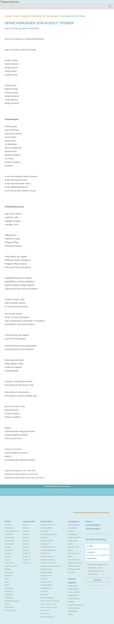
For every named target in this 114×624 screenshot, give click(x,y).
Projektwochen (46, 576)
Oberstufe (44, 531)
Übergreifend (25, 16)
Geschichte (9, 563)
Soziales (44, 591)
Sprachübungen (52, 16)
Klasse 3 (26, 531)
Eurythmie (9, 576)
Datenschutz (104, 512)
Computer (8, 598)
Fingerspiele (73, 541)
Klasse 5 (26, 537)
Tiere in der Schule (48, 604)
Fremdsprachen (11, 566)
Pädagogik (45, 544)
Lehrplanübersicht (48, 547)
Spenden (85, 512)
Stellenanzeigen (93, 529)
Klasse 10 (27, 553)
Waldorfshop (73, 586)
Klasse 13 (27, 563)
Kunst (7, 585)
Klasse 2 (26, 528)
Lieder (70, 544)
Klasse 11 (27, 556)
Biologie (8, 547)
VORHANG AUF (74, 566)
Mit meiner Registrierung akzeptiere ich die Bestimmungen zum (97, 569)
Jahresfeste (72, 528)
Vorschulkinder (73, 560)
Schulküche (45, 614)
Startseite (8, 16)
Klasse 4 (26, 534)
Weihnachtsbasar (47, 617)
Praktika (44, 579)
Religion (8, 569)
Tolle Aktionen (46, 588)
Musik (7, 582)
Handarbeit (9, 588)
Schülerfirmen (46, 582)
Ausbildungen (73, 589)
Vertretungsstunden (48, 550)
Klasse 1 (26, 525)
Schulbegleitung (74, 608)
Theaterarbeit (10, 610)
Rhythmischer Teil (38, 16)
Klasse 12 (27, 560)
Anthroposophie (47, 541)
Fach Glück (9, 572)
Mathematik (9, 528)
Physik (7, 560)
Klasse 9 (26, 550)
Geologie (8, 553)
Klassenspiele (46, 569)
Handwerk (9, 591)
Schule (15, 16)
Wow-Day (44, 595)
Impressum (94, 512)
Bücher (89, 521)
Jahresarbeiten (46, 572)
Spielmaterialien (74, 537)
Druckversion (64, 486)
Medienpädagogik (12, 601)
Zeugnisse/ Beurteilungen (51, 566)
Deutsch (8, 525)
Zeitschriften (72, 611)
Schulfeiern (45, 553)
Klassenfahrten (74, 598)
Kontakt (76, 512)
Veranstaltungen (93, 525)
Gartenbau (9, 595)
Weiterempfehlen (51, 486)
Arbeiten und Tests (48, 563)
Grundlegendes (74, 525)
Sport (7, 579)
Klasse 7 (26, 544)
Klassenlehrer (46, 528)
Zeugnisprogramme (75, 605)
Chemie (8, 556)
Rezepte (71, 572)
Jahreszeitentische (75, 563)
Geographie (9, 550)
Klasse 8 (26, 547)
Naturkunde (9, 544)
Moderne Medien (47, 598)
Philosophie (9, 607)
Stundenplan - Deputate (50, 601)
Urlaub (70, 614)
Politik (7, 604)
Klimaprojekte (46, 585)
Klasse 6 (26, 541)
